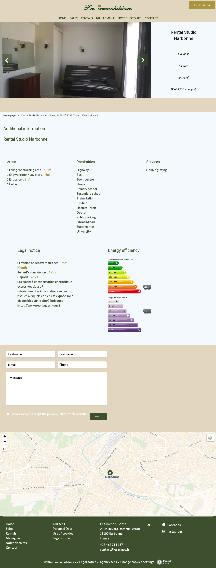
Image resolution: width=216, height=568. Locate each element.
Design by (167, 562)
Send (98, 416)
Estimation (202, 5)
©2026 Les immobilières (60, 562)
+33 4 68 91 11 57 (111, 545)
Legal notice (87, 562)
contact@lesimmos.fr (114, 549)
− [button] (5, 441)
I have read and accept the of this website (48, 414)
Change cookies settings (137, 562)
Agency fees (108, 562)
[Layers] (210, 437)
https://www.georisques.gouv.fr (39, 305)
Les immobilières (113, 524)
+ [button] (5, 436)
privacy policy (56, 414)
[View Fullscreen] (4, 448)
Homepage (9, 115)
